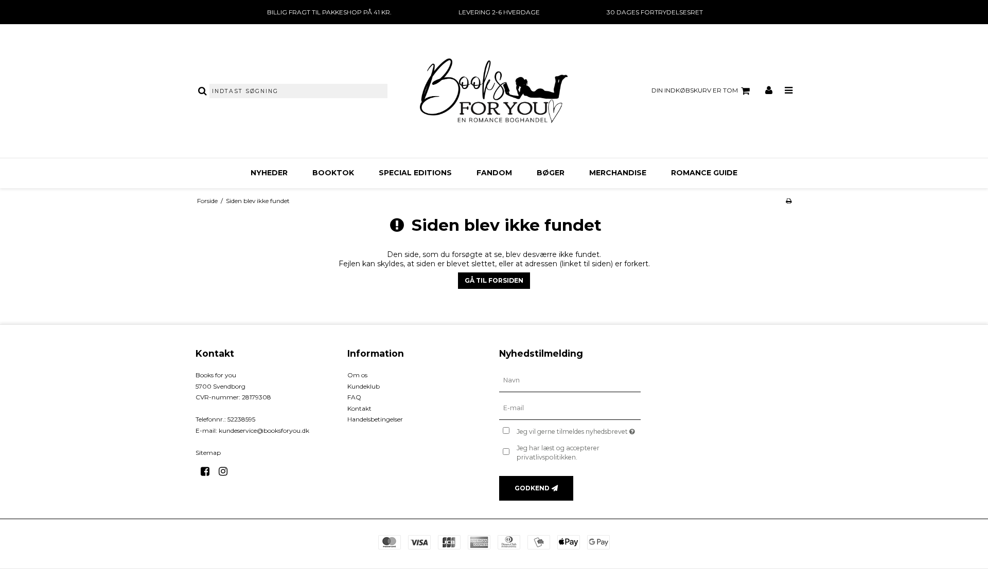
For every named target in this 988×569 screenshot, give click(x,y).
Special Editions (415, 172)
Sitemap (208, 452)
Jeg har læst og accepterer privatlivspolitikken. (558, 452)
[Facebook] (209, 471)
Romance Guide (704, 172)
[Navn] (570, 380)
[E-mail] (570, 408)
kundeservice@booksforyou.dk (264, 430)
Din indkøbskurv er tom (694, 90)
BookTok (333, 172)
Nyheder (269, 172)
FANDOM (494, 172)
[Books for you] (494, 91)
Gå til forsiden (494, 280)
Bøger (550, 172)
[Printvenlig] (788, 201)
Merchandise (617, 172)
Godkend (532, 488)
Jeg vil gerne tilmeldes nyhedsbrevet (579, 429)
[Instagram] (227, 471)
